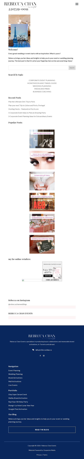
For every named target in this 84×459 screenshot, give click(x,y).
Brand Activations (15, 378)
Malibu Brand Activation (17, 398)
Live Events (13, 385)
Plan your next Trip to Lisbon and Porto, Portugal (26, 105)
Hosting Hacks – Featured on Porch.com (23, 109)
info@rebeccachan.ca (44, 350)
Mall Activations (14, 381)
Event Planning (14, 370)
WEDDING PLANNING (42, 86)
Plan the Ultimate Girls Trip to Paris (21, 102)
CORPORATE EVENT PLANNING (42, 80)
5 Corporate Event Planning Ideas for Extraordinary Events (30, 116)
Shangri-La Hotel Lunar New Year (21, 405)
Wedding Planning (15, 374)
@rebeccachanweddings (17, 304)
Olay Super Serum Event (17, 394)
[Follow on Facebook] (40, 355)
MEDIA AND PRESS (42, 89)
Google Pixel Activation (17, 409)
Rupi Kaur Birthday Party (18, 402)
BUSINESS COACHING (42, 92)
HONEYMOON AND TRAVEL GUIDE (42, 83)
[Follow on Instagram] (43, 355)
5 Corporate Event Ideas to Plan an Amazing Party (27, 113)
